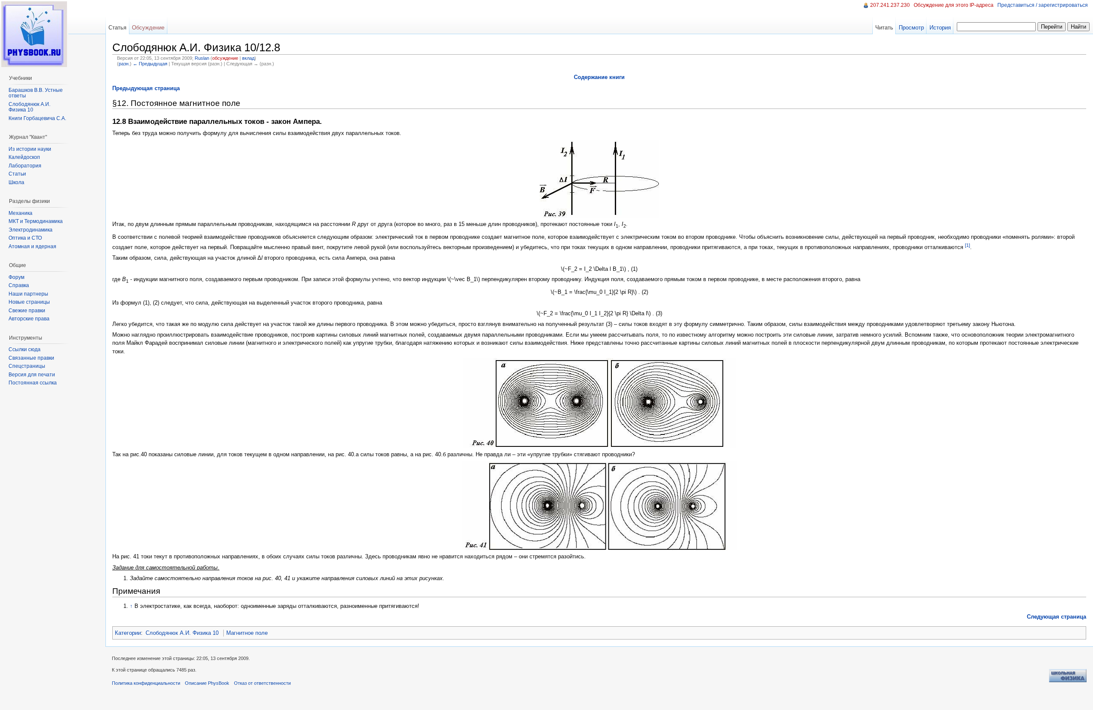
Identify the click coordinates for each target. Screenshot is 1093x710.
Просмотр (911, 27)
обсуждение (225, 58)
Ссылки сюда (25, 349)
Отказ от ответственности (262, 683)
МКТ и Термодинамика (36, 221)
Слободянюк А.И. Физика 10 (182, 633)
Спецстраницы (27, 366)
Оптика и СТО (25, 238)
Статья (117, 27)
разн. (124, 63)
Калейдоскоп (24, 157)
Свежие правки (27, 311)
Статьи (17, 174)
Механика (20, 213)
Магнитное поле (247, 633)
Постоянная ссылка (33, 383)
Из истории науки (30, 149)
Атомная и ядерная (32, 246)
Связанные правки (31, 358)
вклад (248, 58)
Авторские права (29, 319)
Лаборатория (25, 166)
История (940, 27)
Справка (19, 285)
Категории (128, 633)
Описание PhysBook (207, 683)
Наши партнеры (28, 294)
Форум (16, 277)
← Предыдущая (150, 63)
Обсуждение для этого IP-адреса (954, 5)
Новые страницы (29, 302)
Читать (884, 27)
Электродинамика (31, 230)
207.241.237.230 (890, 5)
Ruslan (202, 58)
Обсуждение (148, 27)
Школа (16, 182)
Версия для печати (32, 375)
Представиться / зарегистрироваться (1042, 5)
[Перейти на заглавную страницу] (34, 34)
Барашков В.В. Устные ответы (36, 93)
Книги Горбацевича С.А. (37, 118)
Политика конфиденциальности (146, 683)
